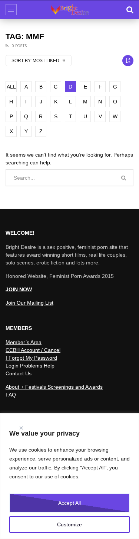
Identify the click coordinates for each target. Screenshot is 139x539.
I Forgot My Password (31, 358)
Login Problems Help (30, 366)
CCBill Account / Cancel (33, 350)
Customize (69, 524)
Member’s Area (24, 342)
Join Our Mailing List (29, 303)
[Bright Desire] (69, 9)
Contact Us (19, 373)
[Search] (129, 9)
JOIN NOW (19, 289)
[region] (69, 476)
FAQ (11, 395)
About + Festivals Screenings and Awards (54, 387)
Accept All (69, 503)
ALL (11, 87)
